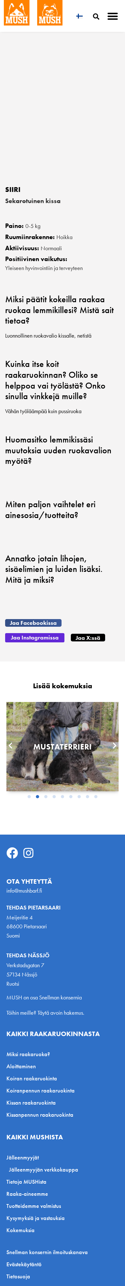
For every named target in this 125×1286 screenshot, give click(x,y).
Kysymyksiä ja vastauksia (35, 1218)
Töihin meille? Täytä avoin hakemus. (45, 1012)
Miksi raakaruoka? (28, 1054)
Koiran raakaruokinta (31, 1078)
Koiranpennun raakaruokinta (40, 1090)
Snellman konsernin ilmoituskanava (47, 1252)
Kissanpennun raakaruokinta (39, 1114)
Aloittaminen (21, 1066)
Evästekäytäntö (24, 1264)
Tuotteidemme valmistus (33, 1205)
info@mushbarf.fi (24, 890)
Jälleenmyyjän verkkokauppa (43, 1169)
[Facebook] (12, 853)
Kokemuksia (20, 1230)
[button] (112, 16)
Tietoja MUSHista (26, 1181)
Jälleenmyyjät (22, 1157)
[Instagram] (28, 853)
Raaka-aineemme (27, 1193)
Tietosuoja (18, 1276)
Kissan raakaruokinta (31, 1102)
